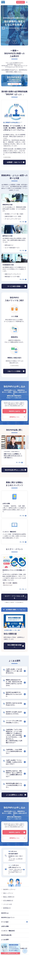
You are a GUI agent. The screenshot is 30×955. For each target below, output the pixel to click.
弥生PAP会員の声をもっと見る (14, 470)
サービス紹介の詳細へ (14, 286)
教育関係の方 (7, 908)
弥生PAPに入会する (20, 2)
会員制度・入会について (14, 162)
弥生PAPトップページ (9, 889)
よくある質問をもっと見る (14, 795)
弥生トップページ (8, 893)
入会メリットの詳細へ (14, 371)
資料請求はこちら (14, 417)
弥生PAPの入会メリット (8, 917)
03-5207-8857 (13, 854)
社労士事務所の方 (8, 900)
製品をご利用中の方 (8, 897)
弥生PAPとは (4, 913)
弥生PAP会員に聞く (6, 935)
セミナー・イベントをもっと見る (14, 597)
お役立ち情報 (5, 926)
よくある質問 (5, 939)
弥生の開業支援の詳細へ (14, 646)
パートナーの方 (7, 904)
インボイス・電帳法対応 (8, 931)
